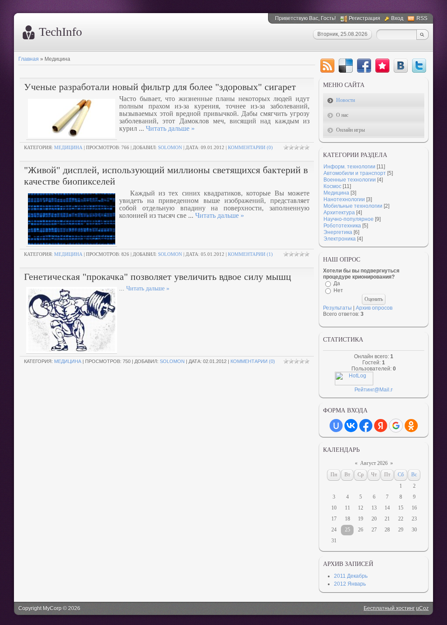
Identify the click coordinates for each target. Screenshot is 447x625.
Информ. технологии (349, 167)
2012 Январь (350, 584)
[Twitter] (419, 66)
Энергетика (337, 232)
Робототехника (342, 226)
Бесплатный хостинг (389, 608)
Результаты (337, 308)
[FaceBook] (364, 66)
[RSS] (327, 66)
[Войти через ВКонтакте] (351, 425)
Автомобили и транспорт (354, 173)
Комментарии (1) (250, 254)
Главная (28, 59)
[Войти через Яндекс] (380, 425)
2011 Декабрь (351, 576)
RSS (421, 18)
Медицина (68, 147)
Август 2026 (374, 463)
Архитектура (339, 212)
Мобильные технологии (352, 206)
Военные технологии (349, 180)
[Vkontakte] (401, 66)
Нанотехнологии (344, 199)
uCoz (422, 608)
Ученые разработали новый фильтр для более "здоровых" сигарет (160, 86)
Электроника (339, 239)
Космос (332, 186)
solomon (170, 147)
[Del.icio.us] (346, 66)
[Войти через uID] (336, 425)
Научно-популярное (348, 219)
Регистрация (364, 18)
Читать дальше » (170, 128)
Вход (397, 18)
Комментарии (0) (250, 147)
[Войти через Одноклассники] (411, 425)
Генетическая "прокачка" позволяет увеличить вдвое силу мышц (157, 276)
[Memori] (382, 66)
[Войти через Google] (396, 426)
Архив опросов (374, 308)
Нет (338, 290)
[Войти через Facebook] (365, 425)
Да (337, 283)
